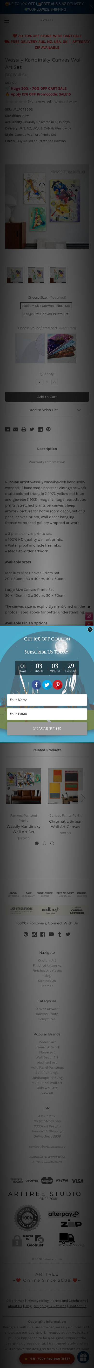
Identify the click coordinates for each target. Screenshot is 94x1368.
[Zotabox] (91, 738)
